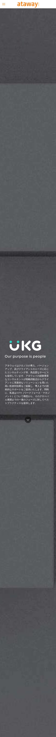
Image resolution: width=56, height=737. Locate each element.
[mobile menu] (3, 4)
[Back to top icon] (50, 731)
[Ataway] (28, 4)
